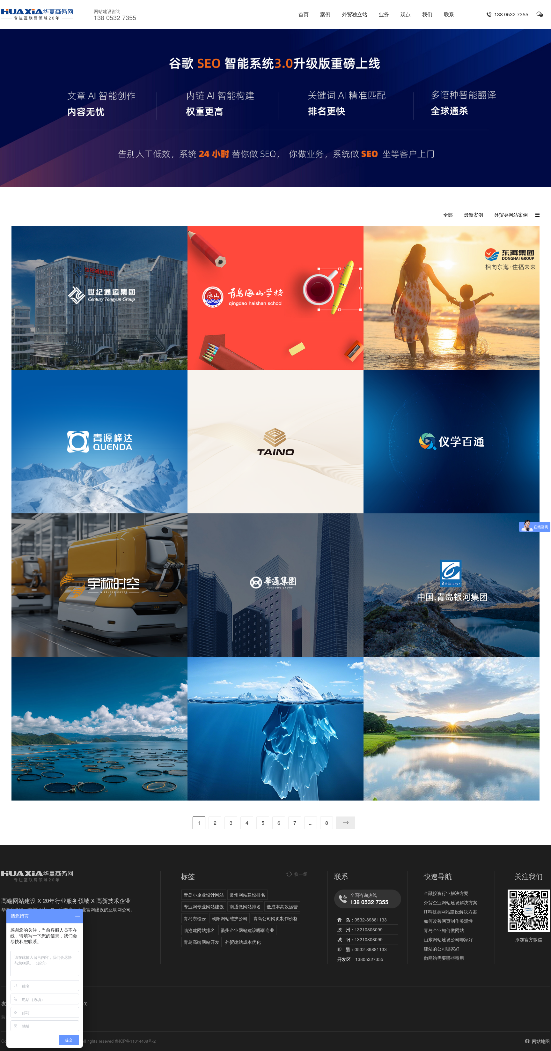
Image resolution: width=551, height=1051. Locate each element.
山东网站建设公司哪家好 (448, 939)
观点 (405, 14)
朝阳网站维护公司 (229, 918)
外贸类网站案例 (511, 214)
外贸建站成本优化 (243, 942)
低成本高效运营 (282, 906)
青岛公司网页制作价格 (275, 918)
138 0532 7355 (511, 14)
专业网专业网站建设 (204, 906)
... (310, 822)
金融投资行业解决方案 (446, 893)
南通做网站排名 (245, 906)
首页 (303, 14)
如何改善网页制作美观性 (448, 921)
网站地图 (541, 1041)
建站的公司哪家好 (441, 948)
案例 (325, 14)
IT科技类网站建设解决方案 (450, 911)
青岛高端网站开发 (201, 942)
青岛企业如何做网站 (444, 930)
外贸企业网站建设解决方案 (450, 902)
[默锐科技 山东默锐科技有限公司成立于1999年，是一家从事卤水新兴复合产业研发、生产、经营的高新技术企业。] (452, 729)
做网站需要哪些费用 (444, 958)
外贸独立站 (354, 14)
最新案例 (473, 214)
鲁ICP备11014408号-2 (135, 1041)
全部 (448, 214)
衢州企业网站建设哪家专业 (247, 930)
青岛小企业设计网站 (204, 894)
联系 (449, 14)
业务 (384, 14)
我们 (427, 14)
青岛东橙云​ (195, 918)
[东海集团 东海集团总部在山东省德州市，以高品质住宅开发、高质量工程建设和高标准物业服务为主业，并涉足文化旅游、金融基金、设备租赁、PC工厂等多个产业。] (452, 298)
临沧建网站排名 (199, 930)
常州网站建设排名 (247, 894)
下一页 (345, 822)
